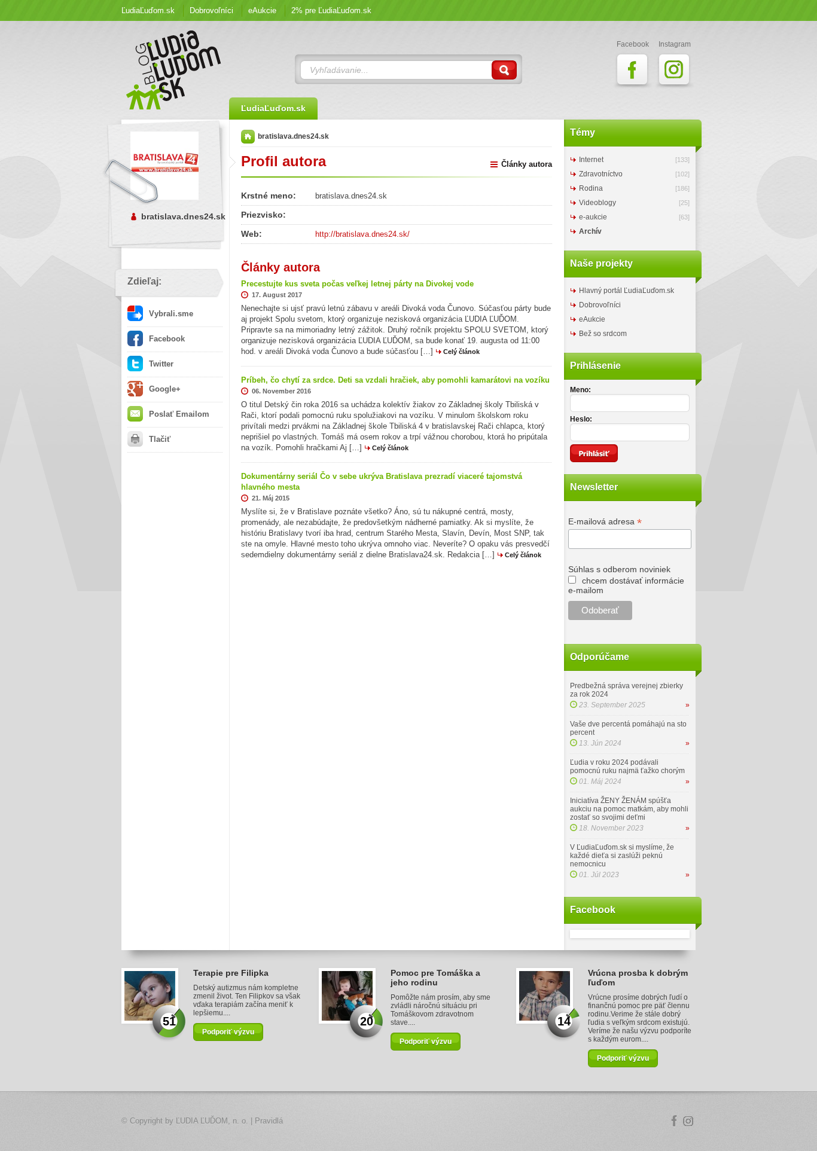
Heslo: (581, 419)
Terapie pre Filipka (231, 973)
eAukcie (262, 10)
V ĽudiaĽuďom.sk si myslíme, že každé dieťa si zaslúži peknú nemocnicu (622, 855)
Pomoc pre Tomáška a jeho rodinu (435, 977)
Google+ (164, 388)
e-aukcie (593, 217)
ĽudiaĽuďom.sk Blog (174, 69)
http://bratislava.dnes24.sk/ (362, 234)
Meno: (580, 390)
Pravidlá (269, 1120)
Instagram (688, 1121)
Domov (248, 137)
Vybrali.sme (170, 313)
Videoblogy (597, 203)
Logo (408, 1121)
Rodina (591, 188)
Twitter (160, 363)
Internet (591, 159)
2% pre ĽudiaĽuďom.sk (331, 10)
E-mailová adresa (605, 521)
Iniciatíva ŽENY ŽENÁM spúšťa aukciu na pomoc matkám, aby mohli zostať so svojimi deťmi (629, 809)
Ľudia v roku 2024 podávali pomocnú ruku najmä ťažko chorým (627, 766)
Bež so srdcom (603, 333)
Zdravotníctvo (601, 174)
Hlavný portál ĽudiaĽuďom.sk (626, 290)
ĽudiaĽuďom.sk (148, 10)
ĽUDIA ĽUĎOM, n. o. (212, 1120)
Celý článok (461, 351)
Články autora (526, 164)
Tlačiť (158, 439)
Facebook (166, 338)
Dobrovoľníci (211, 10)
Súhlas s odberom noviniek (619, 569)
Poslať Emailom (178, 414)
